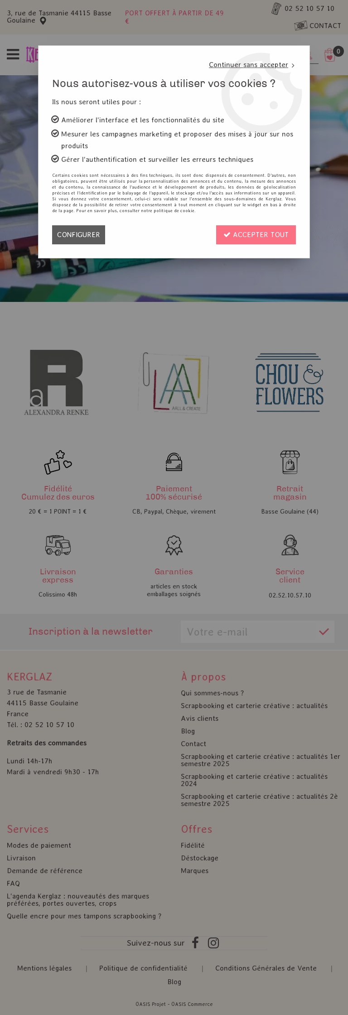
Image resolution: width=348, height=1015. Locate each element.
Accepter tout (260, 234)
